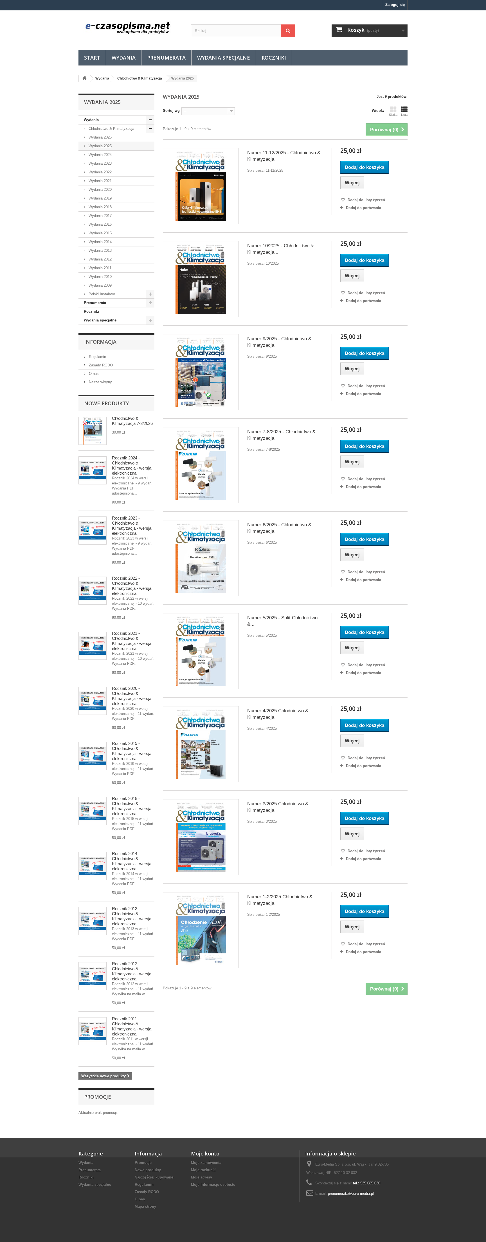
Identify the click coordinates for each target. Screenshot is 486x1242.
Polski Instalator (101, 294)
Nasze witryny (100, 382)
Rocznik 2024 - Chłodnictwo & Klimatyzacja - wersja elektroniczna (131, 465)
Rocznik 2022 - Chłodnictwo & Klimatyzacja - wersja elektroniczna (131, 586)
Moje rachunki (203, 1170)
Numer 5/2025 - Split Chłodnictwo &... (282, 621)
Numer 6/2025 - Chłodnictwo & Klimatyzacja (279, 528)
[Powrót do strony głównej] (84, 78)
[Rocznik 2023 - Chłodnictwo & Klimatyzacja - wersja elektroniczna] (92, 530)
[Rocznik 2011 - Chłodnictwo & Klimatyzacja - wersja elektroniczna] (92, 1031)
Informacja (100, 341)
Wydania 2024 (99, 155)
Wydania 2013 (99, 250)
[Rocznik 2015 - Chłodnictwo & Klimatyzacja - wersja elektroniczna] (92, 811)
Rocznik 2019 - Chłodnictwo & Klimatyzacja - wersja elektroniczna (131, 751)
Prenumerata (166, 57)
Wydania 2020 (99, 189)
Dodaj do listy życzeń (365, 200)
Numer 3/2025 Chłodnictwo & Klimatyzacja (277, 807)
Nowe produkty (106, 403)
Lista (404, 114)
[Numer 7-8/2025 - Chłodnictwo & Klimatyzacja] (201, 465)
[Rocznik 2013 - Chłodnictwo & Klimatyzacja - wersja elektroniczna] (92, 921)
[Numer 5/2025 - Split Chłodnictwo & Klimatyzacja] (201, 651)
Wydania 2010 (99, 277)
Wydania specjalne (223, 57)
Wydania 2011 (99, 268)
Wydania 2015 (99, 233)
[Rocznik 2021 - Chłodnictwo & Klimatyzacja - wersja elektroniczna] (92, 646)
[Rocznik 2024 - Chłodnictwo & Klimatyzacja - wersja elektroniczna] (92, 470)
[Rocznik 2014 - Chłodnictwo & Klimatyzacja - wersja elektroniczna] (92, 866)
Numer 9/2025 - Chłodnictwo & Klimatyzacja (279, 342)
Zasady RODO (100, 365)
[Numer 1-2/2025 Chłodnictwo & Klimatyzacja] (201, 930)
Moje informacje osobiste (213, 1184)
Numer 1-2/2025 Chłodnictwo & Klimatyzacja (279, 900)
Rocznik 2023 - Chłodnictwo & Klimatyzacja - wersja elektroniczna (131, 526)
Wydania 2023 (99, 163)
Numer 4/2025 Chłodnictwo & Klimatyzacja (277, 714)
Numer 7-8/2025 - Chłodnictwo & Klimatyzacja (281, 435)
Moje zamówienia (206, 1163)
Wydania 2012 (99, 259)
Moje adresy (201, 1177)
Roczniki (274, 57)
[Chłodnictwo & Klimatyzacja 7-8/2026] (92, 431)
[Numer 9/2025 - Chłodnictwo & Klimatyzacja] (201, 372)
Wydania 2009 (99, 285)
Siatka (393, 114)
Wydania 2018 (99, 207)
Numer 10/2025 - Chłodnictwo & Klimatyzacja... (280, 249)
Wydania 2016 (99, 224)
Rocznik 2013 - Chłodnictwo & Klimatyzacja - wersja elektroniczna (131, 916)
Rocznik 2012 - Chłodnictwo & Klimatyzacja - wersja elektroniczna (131, 971)
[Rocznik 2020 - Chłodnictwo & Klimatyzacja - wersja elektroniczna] (92, 701)
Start (92, 57)
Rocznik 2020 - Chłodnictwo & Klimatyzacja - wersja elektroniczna (131, 696)
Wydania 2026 (99, 137)
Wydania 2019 (99, 198)
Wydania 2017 (99, 216)
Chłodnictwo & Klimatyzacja (139, 78)
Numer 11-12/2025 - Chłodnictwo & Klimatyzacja (283, 156)
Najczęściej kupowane (154, 1177)
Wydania (124, 57)
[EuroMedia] (130, 29)
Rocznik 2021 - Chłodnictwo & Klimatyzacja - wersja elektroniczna (131, 641)
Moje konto (205, 1153)
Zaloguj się (395, 5)
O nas (93, 373)
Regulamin (97, 357)
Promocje (97, 1096)
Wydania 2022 (99, 172)
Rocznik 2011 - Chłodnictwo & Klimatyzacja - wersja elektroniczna (131, 1026)
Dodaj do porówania (363, 208)
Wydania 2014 (99, 242)
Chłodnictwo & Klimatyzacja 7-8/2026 (132, 421)
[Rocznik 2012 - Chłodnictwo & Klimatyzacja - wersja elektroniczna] (92, 976)
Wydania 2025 (99, 146)
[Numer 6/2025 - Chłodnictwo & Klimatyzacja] (201, 558)
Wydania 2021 (99, 181)
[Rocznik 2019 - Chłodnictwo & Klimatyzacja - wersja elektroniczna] (92, 756)
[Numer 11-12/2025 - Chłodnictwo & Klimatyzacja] (201, 186)
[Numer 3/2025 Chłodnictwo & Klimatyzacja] (201, 837)
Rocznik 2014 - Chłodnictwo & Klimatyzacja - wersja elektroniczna (131, 861)
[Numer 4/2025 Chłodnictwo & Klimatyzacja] (201, 744)
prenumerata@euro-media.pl (351, 1193)
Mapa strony (145, 1206)
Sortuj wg (171, 110)
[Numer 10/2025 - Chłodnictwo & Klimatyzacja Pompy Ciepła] (201, 279)
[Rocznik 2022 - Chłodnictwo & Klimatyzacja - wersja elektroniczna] (92, 591)
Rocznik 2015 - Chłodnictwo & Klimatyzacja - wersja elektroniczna (131, 806)
